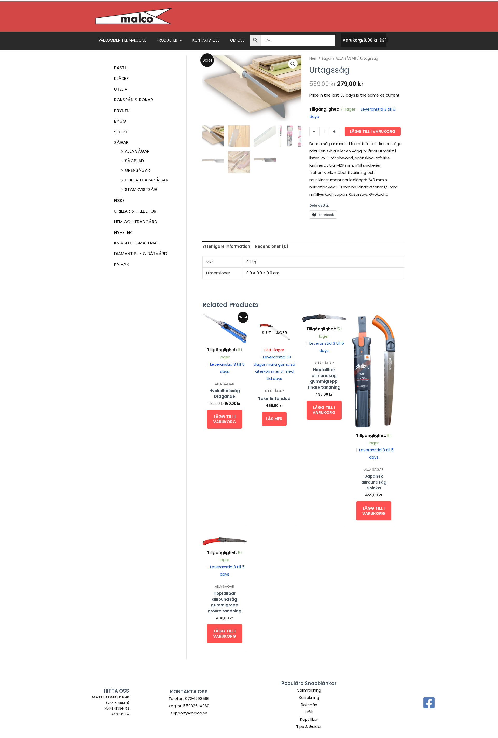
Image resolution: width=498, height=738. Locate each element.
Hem (313, 58)
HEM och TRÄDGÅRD (135, 222)
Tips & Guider (309, 726)
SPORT (121, 132)
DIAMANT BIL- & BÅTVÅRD (140, 254)
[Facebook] (429, 702)
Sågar (121, 143)
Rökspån (309, 704)
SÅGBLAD (134, 161)
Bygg (120, 121)
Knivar (121, 264)
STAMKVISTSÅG (141, 190)
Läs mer (274, 418)
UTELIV (120, 89)
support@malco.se (189, 713)
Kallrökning (309, 697)
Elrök (309, 712)
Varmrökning (309, 690)
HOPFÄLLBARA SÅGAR (146, 180)
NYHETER (123, 232)
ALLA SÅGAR (137, 151)
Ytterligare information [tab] (226, 246)
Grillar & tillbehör (135, 211)
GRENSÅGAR (137, 170)
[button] (179, 40)
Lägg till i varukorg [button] (224, 419)
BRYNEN (122, 111)
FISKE (119, 200)
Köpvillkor (309, 719)
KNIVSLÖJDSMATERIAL (136, 243)
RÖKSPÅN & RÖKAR (133, 100)
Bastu (121, 68)
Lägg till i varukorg (373, 131)
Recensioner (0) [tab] (271, 246)
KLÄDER (121, 78)
